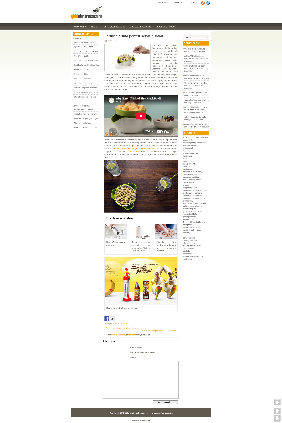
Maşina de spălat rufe (82, 123)
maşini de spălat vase (191, 230)
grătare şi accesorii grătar (193, 211)
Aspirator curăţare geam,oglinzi (86, 118)
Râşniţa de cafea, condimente (86, 92)
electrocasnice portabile (192, 193)
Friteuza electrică (81, 69)
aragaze (186, 150)
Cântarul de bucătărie (83, 55)
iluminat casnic (189, 219)
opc (184, 235)
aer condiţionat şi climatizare (194, 142)
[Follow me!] (208, 4)
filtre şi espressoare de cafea (194, 203)
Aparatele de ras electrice (84, 109)
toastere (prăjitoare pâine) (193, 256)
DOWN (277, 418)
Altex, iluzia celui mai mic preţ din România (195, 50)
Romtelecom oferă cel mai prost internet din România (196, 58)
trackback (132, 334)
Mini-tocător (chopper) (83, 83)
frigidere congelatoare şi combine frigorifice (192, 207)
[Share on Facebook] (106, 318)
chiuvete (186, 166)
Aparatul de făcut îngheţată (85, 42)
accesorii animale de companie (195, 137)
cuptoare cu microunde (192, 171)
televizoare (187, 253)
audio (185, 158)
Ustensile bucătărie (114, 26)
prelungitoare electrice (192, 245)
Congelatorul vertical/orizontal (86, 60)
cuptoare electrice (190, 174)
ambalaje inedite (189, 145)
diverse (186, 185)
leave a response (118, 334)
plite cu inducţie (189, 243)
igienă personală (189, 216)
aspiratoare (187, 156)
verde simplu (147, 148)
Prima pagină (163, 3)
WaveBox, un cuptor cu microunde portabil (159, 330)
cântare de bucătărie (191, 177)
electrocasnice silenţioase (193, 195)
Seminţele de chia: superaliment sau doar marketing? (127, 328)
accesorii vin (188, 140)
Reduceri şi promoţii (166, 26)
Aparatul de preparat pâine (85, 46)
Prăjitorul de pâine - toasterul (85, 87)
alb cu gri (132, 148)
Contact (192, 3)
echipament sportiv (190, 187)
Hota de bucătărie (81, 74)
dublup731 (188, 56)
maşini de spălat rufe (191, 227)
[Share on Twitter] (112, 318)
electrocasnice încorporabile (194, 198)
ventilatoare (187, 259)
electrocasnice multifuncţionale (195, 190)
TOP (277, 402)
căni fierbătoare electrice (193, 179)
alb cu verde (119, 148)
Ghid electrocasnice (140, 26)
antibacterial (188, 148)
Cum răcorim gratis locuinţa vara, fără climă (195, 118)
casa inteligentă (189, 161)
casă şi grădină (189, 163)
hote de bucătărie (190, 214)
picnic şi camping (190, 240)
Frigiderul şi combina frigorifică (86, 65)
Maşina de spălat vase (83, 78)
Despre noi (179, 3)
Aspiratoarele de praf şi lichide (86, 114)
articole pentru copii (191, 153)
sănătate (186, 251)
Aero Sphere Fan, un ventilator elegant (195, 93)
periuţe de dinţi (189, 237)
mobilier (186, 232)
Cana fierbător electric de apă (86, 51)
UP (277, 411)
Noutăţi (95, 26)
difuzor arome (188, 182)
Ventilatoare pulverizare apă (85, 127)
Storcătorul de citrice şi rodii (85, 96)
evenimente (187, 200)
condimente (187, 169)
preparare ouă (188, 248)
